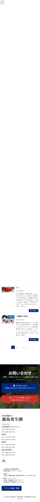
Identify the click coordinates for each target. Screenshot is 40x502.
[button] (20, 388)
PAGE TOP (37, 485)
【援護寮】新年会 (22, 316)
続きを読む (33, 310)
